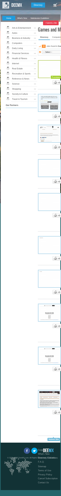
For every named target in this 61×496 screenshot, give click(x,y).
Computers (17, 43)
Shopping (16, 89)
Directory (38, 5)
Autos (14, 33)
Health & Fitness (19, 58)
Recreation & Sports (21, 74)
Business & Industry (21, 38)
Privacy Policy (45, 474)
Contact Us (43, 482)
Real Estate (17, 68)
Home (8, 18)
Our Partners (20, 23)
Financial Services (20, 53)
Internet (15, 63)
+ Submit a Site (51, 23)
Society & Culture (20, 94)
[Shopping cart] (55, 5)
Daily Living (17, 48)
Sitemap (42, 466)
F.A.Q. (7, 23)
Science (15, 84)
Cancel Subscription (48, 478)
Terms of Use (44, 470)
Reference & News (20, 79)
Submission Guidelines (39, 18)
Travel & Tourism (19, 99)
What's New (22, 18)
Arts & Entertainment (21, 28)
